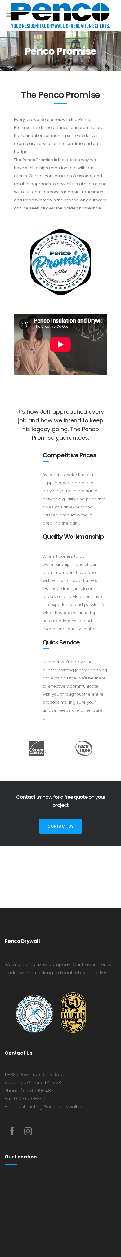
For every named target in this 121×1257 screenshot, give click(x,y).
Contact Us (60, 826)
